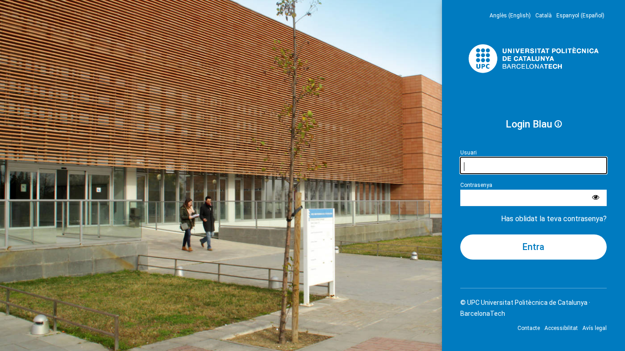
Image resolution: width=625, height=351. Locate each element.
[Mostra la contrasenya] (596, 198)
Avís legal (594, 328)
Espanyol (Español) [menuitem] (580, 15)
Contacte (528, 328)
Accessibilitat (561, 328)
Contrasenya (476, 185)
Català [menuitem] (543, 15)
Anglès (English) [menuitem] (510, 15)
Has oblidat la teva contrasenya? (554, 218)
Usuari (468, 152)
